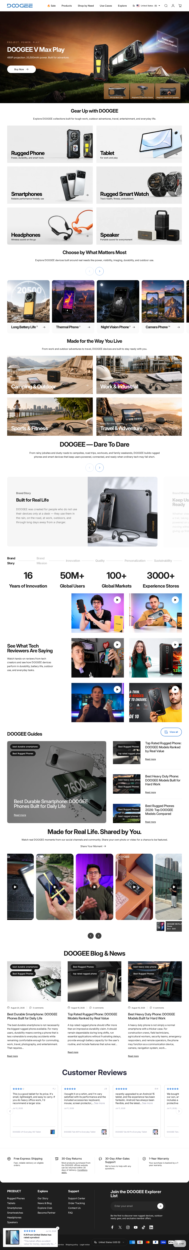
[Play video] (97, 613)
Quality (100, 562)
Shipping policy (72, 1245)
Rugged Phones (16, 1198)
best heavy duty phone (129, 779)
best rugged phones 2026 (131, 816)
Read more (20, 814)
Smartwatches (15, 1212)
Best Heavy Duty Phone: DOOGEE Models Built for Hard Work (162, 780)
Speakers (12, 1222)
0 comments (38, 1008)
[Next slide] (179, 1111)
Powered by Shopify (39, 1240)
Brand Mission (42, 561)
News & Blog (45, 1203)
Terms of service (57, 1245)
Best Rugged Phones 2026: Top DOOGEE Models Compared (159, 810)
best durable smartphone (25, 746)
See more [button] (40, 1103)
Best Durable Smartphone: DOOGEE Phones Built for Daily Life (51, 803)
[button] (148, 5)
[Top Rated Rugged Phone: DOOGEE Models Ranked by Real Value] (94, 981)
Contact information (28, 1245)
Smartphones (14, 1207)
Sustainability (163, 562)
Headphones (14, 1217)
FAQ (70, 1212)
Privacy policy (12, 1245)
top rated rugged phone (130, 753)
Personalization (135, 562)
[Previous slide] (10, 1111)
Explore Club (45, 1207)
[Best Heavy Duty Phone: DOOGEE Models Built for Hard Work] (155, 981)
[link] (50, 417)
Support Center (76, 1198)
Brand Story (11, 561)
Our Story (43, 1198)
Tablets (11, 1203)
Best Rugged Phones (23, 753)
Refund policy (43, 1245)
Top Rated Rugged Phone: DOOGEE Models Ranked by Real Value (163, 747)
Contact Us (74, 1207)
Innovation (73, 562)
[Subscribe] (160, 1206)
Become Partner (46, 1212)
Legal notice (85, 1245)
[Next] (99, 271)
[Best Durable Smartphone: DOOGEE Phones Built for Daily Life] (56, 782)
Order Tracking (76, 1203)
